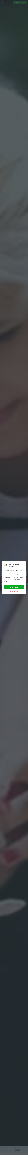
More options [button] (14, 591)
